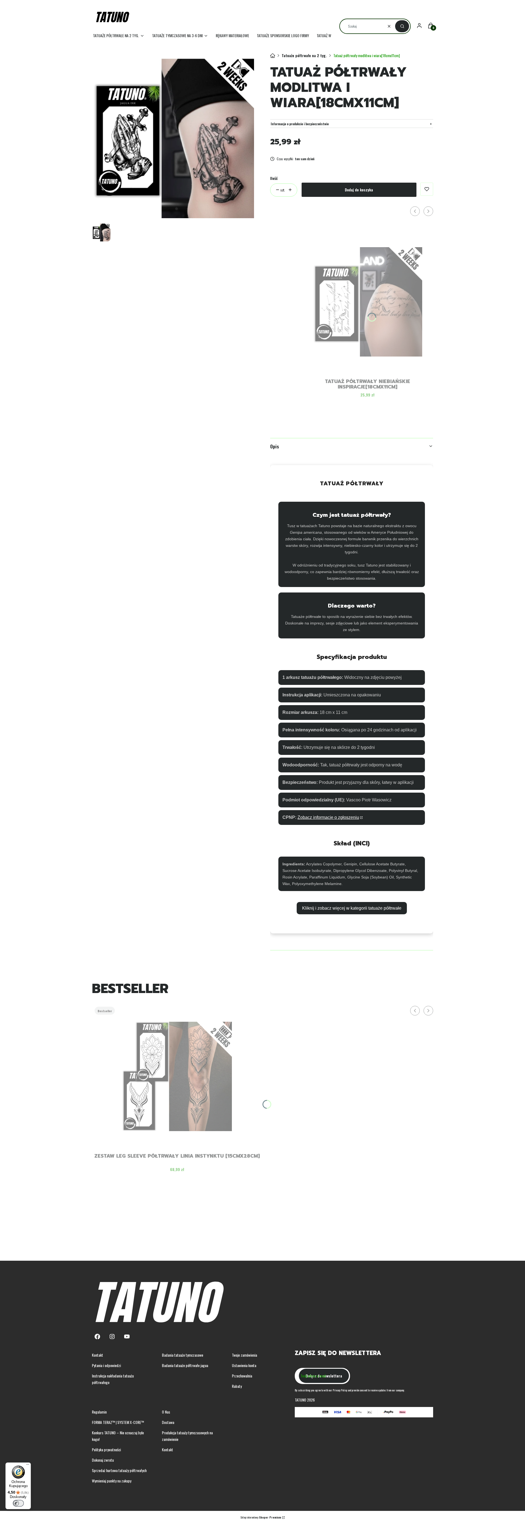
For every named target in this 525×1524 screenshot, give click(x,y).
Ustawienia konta (244, 1365)
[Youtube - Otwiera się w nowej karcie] (126, 1336)
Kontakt (97, 1355)
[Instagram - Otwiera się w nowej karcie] (112, 1336)
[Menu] (27, 1465)
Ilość (274, 178)
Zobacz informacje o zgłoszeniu (328, 817)
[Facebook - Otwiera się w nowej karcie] (97, 1336)
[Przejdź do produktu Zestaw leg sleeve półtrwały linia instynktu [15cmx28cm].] (177, 1076)
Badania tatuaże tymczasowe (182, 1355)
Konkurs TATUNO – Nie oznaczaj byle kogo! (118, 1436)
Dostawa (168, 1422)
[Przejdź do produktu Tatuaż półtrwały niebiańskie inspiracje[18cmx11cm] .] (367, 302)
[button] (402, 26)
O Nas (166, 1412)
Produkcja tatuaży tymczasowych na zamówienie (187, 1436)
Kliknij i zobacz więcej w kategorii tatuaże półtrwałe (351, 908)
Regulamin (99, 1412)
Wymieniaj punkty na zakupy (111, 1481)
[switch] (18, 1503)
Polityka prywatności (106, 1449)
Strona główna (272, 55)
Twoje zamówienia (244, 1355)
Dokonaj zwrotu (103, 1460)
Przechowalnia (242, 1376)
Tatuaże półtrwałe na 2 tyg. (304, 55)
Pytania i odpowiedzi (106, 1365)
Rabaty (237, 1386)
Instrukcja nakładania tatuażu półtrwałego (113, 1379)
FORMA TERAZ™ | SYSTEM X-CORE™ (118, 1422)
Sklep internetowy (260, 1517)
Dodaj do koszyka (359, 189)
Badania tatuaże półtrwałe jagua (185, 1365)
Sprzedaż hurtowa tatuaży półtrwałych (119, 1470)
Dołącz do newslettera (324, 1376)
